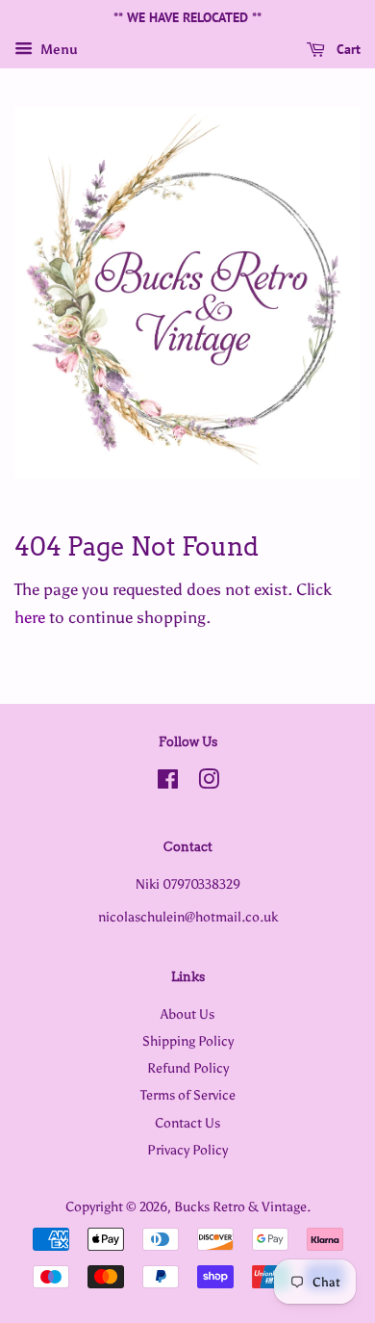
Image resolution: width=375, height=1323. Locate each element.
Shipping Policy (188, 1041)
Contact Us (187, 1122)
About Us (187, 1014)
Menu (58, 49)
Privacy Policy (187, 1149)
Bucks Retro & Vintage (240, 1206)
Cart (347, 49)
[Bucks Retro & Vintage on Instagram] (208, 782)
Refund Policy (188, 1068)
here (29, 617)
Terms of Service (188, 1094)
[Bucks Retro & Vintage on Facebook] (168, 782)
